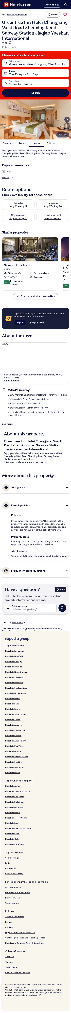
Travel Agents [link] (12, 903)
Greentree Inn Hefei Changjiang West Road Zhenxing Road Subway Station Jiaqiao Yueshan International (39, 64)
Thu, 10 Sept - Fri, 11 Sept (24, 74)
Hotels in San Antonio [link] (15, 730)
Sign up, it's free (36, 322)
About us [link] (9, 956)
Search (35, 92)
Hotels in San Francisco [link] (16, 688)
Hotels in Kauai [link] (12, 833)
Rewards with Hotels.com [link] (17, 972)
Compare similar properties (38, 296)
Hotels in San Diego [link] (14, 677)
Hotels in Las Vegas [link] (14, 651)
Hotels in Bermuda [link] (14, 807)
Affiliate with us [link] (13, 887)
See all (5, 177)
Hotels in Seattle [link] (13, 762)
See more (7, 423)
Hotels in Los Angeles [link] (15, 693)
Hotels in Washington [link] (15, 714)
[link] (65, 14)
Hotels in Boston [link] (13, 735)
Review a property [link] (14, 873)
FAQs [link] (7, 863)
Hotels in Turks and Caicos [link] (17, 791)
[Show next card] (67, 119)
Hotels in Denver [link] (13, 709)
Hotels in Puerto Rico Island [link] (18, 828)
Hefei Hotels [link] (17, 622)
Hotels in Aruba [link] (12, 786)
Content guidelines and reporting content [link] (25, 937)
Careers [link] (9, 962)
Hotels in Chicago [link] (13, 661)
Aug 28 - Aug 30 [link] (18, 218)
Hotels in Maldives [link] (14, 802)
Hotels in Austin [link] (12, 719)
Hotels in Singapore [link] (14, 796)
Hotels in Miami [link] (12, 698)
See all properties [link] (17, 14)
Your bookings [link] (12, 858)
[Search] (62, 608)
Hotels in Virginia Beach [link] (16, 756)
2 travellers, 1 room (20, 84)
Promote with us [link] (13, 897)
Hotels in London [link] (13, 751)
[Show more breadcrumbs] (5, 622)
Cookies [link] (9, 927)
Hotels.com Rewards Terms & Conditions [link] (25, 943)
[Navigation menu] (65, 5)
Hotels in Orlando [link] (13, 666)
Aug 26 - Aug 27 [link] (18, 206)
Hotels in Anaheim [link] (14, 767)
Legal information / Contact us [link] (20, 932)
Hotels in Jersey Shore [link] (16, 818)
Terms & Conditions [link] (14, 916)
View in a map (11, 380)
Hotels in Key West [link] (14, 746)
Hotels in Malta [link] (12, 812)
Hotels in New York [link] (14, 656)
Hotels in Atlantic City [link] (15, 741)
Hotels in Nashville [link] (14, 682)
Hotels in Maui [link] (12, 823)
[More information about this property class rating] (10, 42)
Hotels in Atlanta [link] (13, 725)
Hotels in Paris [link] (12, 703)
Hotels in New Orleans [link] (16, 672)
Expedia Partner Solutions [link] (17, 892)
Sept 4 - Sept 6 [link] (52, 218)
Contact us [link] (10, 868)
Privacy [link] (8, 922)
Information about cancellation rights (25, 462)
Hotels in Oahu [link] (12, 839)
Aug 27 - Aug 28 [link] (53, 206)
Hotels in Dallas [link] (12, 772)
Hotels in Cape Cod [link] (14, 844)
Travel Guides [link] (11, 967)
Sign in (20, 322)
